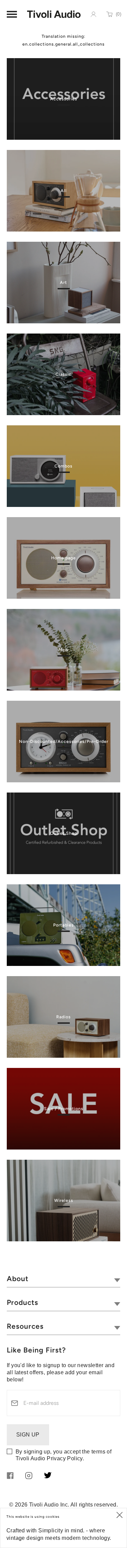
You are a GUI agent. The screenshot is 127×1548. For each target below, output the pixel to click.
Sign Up (28, 1435)
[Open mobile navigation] (12, 14)
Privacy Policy (65, 1458)
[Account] (93, 14)
